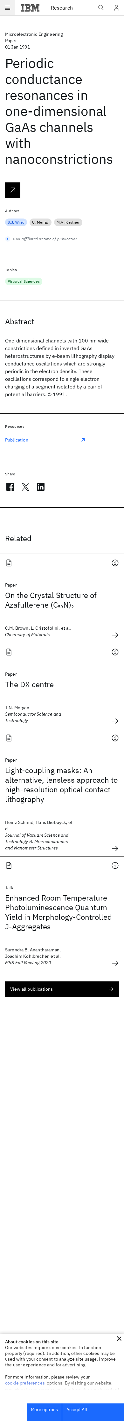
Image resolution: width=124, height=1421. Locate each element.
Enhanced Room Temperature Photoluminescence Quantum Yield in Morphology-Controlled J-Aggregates (58, 912)
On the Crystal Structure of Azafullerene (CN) (51, 600)
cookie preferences (25, 1383)
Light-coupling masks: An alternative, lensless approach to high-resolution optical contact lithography (61, 784)
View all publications (31, 989)
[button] (119, 1338)
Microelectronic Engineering (34, 34)
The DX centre (29, 684)
